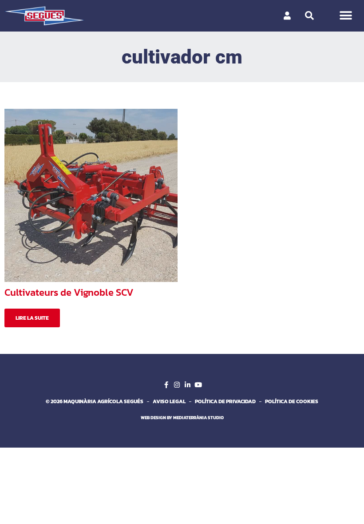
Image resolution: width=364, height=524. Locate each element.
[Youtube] (198, 385)
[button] (346, 16)
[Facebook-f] (166, 385)
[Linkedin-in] (187, 385)
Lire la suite (32, 318)
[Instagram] (177, 385)
